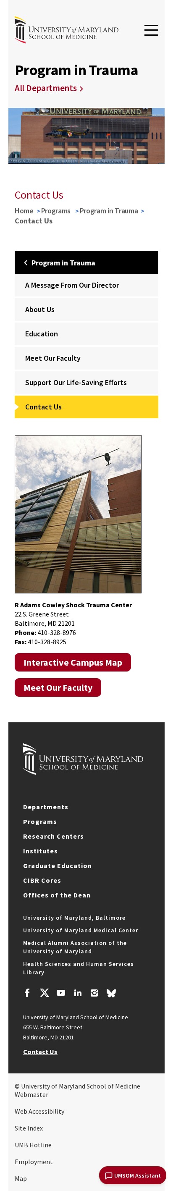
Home (24, 210)
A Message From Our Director (72, 285)
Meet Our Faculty (53, 358)
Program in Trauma (109, 210)
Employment (34, 1161)
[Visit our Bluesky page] (111, 995)
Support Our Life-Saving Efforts (76, 382)
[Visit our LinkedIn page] (77, 994)
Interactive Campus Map (73, 662)
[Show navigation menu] (151, 30)
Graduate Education (57, 865)
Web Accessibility (39, 1111)
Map (21, 1178)
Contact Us (43, 407)
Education (41, 333)
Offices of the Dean (57, 895)
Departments (45, 807)
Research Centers (53, 836)
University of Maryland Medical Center (80, 930)
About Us (40, 309)
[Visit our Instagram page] (94, 994)
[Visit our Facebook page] (27, 994)
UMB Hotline (33, 1145)
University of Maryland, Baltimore (74, 917)
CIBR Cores (42, 880)
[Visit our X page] (44, 994)
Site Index (29, 1128)
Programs (56, 210)
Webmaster (31, 1094)
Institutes (40, 851)
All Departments (46, 88)
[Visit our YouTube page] (61, 994)
